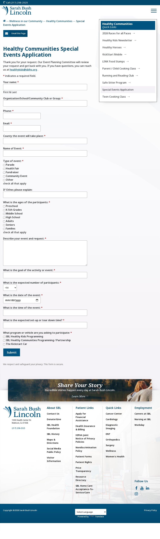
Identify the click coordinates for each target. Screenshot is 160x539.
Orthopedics (113, 439)
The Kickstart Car (16, 344)
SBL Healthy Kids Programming (24, 336)
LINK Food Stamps (113, 61)
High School (12, 217)
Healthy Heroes (112, 47)
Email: (6, 123)
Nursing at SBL (143, 419)
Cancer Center (114, 413)
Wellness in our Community (25, 21)
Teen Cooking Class (114, 96)
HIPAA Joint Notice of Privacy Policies (85, 438)
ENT (108, 433)
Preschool (11, 206)
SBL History (53, 433)
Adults (9, 221)
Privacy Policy (150, 510)
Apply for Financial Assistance (82, 417)
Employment (143, 407)
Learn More (79, 396)
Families (10, 228)
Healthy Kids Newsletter (117, 40)
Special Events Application (118, 89)
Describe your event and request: (23, 238)
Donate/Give (54, 419)
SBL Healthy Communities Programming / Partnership (38, 340)
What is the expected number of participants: (31, 282)
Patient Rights (84, 462)
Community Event (16, 176)
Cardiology (112, 419)
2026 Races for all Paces (116, 33)
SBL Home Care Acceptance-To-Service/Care (85, 489)
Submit (12, 352)
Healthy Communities (59, 21)
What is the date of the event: (22, 295)
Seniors (10, 224)
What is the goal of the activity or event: (28, 270)
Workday (139, 424)
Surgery (110, 445)
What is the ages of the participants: (25, 202)
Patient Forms (84, 456)
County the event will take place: (23, 136)
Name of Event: (12, 148)
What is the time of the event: (21, 307)
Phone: (7, 111)
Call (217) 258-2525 (16, 2)
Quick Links (113, 407)
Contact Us (53, 413)
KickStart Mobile (112, 54)
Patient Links (85, 407)
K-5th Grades (13, 209)
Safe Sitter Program (114, 82)
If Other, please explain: (17, 189)
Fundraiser (12, 172)
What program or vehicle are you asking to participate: (36, 332)
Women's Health (115, 456)
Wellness (111, 450)
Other (9, 179)
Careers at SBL (143, 413)
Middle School (13, 213)
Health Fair (12, 168)
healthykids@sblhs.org (23, 69)
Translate (99, 516)
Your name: (10, 82)
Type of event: (12, 161)
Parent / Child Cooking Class (119, 68)
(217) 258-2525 (18, 428)
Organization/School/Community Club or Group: (32, 98)
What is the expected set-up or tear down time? (32, 320)
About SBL (54, 407)
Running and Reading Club (118, 75)
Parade (9, 164)
